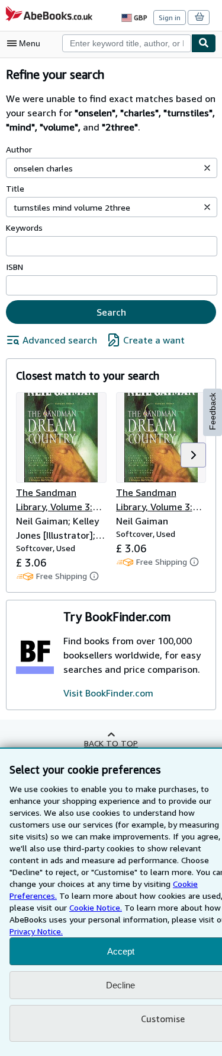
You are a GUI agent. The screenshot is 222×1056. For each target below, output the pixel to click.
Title (15, 188)
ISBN (14, 267)
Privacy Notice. (36, 931)
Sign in (170, 17)
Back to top (111, 743)
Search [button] (111, 312)
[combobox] (126, 43)
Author (19, 149)
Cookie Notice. (95, 907)
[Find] (203, 43)
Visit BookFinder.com (108, 693)
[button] (207, 167)
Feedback (212, 411)
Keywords (24, 227)
